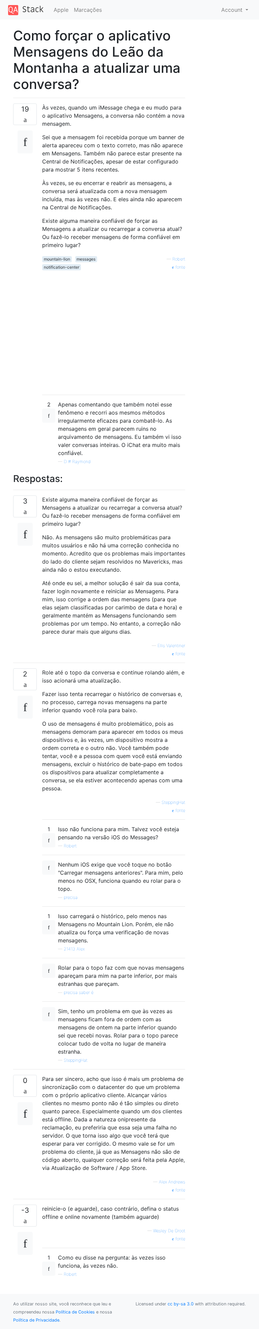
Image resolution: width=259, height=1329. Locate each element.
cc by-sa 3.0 (181, 1303)
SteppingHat (173, 802)
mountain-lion (57, 259)
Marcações (88, 9)
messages (86, 259)
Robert (178, 259)
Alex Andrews (172, 1181)
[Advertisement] (113, 330)
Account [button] (232, 9)
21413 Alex (74, 949)
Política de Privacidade (36, 1320)
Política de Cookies (75, 1312)
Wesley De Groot (169, 1230)
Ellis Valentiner (171, 645)
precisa (71, 897)
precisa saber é (78, 992)
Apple (61, 9)
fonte (179, 267)
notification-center (61, 267)
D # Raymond (77, 461)
